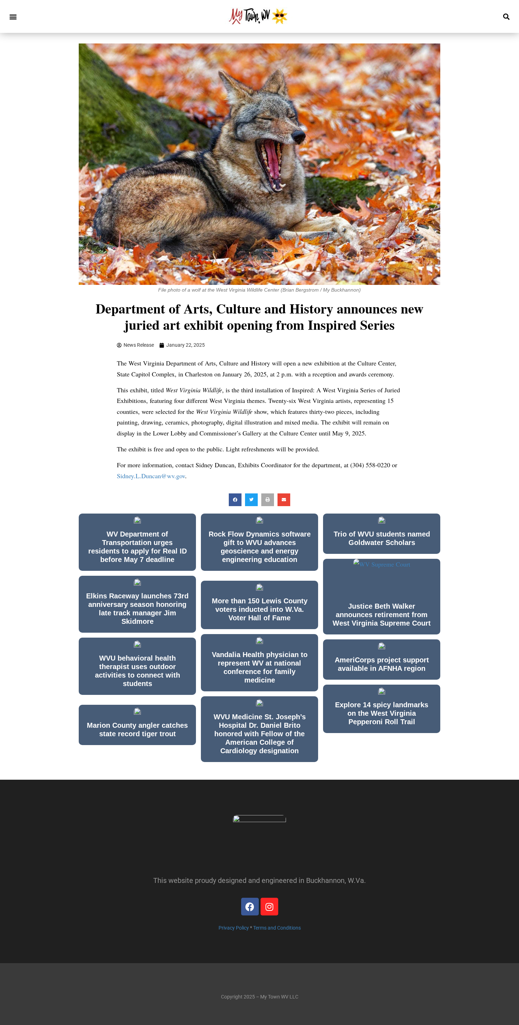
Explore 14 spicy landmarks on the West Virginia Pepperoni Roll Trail (381, 713)
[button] (13, 16)
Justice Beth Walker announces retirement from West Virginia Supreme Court (382, 614)
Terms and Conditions (277, 928)
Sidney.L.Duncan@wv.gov (151, 476)
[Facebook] (250, 906)
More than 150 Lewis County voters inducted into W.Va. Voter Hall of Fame (260, 609)
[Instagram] (269, 906)
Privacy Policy (234, 928)
